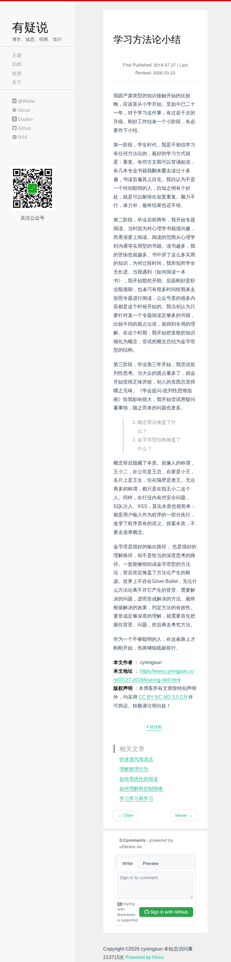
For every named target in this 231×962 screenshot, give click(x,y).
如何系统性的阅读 (138, 779)
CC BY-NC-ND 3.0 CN (163, 697)
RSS (22, 137)
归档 (17, 64)
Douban (25, 119)
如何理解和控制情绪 (141, 788)
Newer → (184, 815)
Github (24, 128)
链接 (17, 73)
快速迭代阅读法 (136, 759)
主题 (17, 55)
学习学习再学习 (136, 798)
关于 (17, 82)
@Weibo (26, 101)
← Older (126, 815)
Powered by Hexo (144, 957)
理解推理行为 (133, 769)
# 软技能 (154, 727)
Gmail (23, 110)
